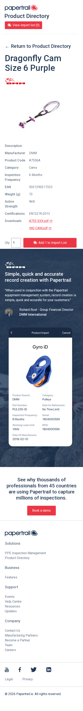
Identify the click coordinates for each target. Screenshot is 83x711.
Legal (9, 679)
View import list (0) (26, 25)
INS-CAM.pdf (38, 228)
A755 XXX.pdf (39, 221)
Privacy (27, 679)
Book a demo (41, 510)
